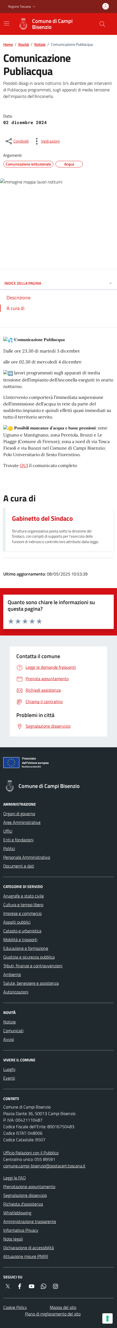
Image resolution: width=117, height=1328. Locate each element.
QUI (24, 465)
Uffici (7, 831)
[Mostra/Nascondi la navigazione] (6, 23)
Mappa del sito (63, 1307)
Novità (23, 44)
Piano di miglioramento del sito (53, 1314)
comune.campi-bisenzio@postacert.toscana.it (44, 1166)
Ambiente (12, 974)
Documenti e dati (18, 866)
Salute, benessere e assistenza (31, 983)
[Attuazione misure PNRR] (58, 763)
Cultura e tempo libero (23, 904)
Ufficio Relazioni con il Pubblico (31, 1152)
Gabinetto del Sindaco (42, 518)
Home (8, 44)
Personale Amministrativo (26, 857)
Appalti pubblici (16, 922)
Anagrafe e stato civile (23, 896)
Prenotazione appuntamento (29, 1186)
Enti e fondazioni (18, 839)
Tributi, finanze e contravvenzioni (32, 965)
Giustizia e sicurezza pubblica (29, 957)
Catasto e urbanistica (22, 931)
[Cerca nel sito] (102, 24)
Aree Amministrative (22, 822)
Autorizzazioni (15, 992)
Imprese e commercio (22, 913)
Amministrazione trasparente (29, 1221)
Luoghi (9, 1069)
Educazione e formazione (25, 948)
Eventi (9, 1078)
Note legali (13, 1239)
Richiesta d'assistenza (23, 1204)
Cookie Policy (15, 1307)
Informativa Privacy (20, 1230)
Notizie (39, 44)
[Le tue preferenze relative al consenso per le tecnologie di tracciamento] (107, 1318)
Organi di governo (19, 813)
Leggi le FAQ (14, 1178)
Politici (9, 848)
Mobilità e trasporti (20, 939)
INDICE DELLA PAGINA (22, 283)
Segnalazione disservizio (25, 1195)
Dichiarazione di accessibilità (28, 1247)
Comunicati (13, 1030)
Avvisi (8, 1039)
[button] (22, 6)
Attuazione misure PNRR (25, 1256)
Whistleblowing (17, 1212)
